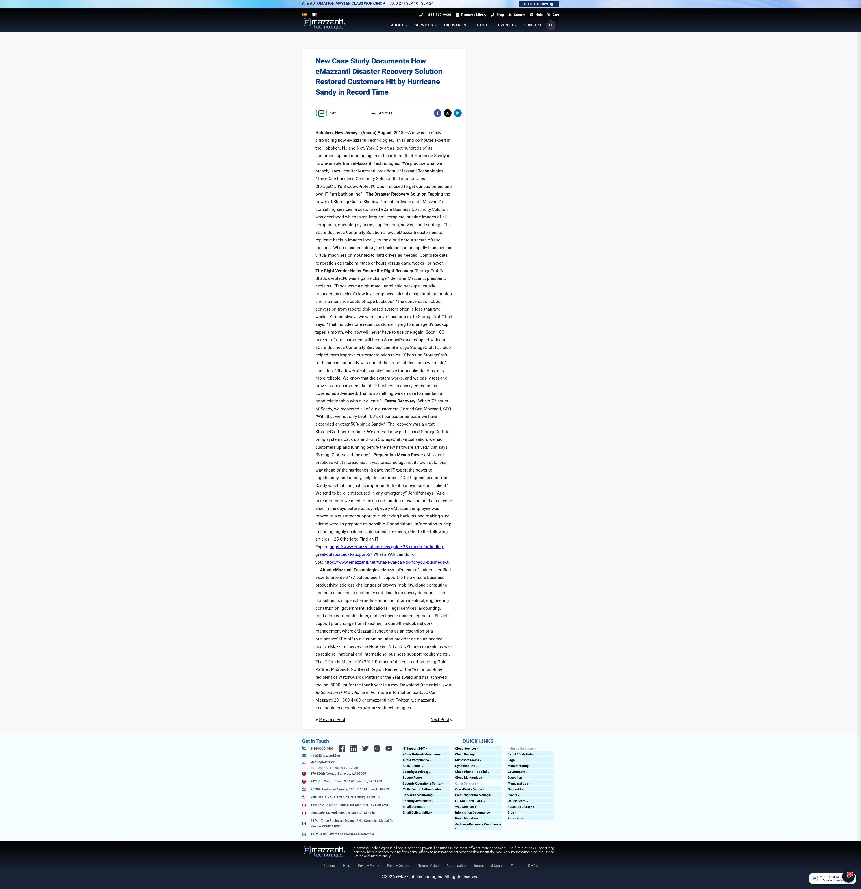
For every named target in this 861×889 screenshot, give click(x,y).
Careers (329, 866)
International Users (488, 866)
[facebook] (437, 113)
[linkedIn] (458, 113)
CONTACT (532, 25)
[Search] (550, 25)
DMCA (533, 866)
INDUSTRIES (455, 25)
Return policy (456, 866)
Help (346, 866)
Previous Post (332, 719)
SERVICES (424, 25)
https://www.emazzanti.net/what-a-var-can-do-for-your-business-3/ (387, 562)
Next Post (439, 719)
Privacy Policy (368, 866)
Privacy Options (398, 866)
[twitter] (448, 113)
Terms (515, 866)
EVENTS (505, 25)
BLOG (482, 25)
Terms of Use (428, 866)
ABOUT (397, 25)
